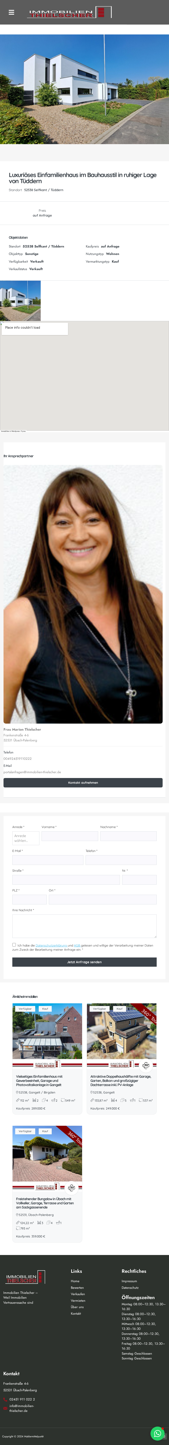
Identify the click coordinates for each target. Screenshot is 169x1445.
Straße (17, 871)
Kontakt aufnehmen (83, 783)
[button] (11, 12)
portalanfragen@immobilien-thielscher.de (32, 772)
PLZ (15, 890)
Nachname (109, 827)
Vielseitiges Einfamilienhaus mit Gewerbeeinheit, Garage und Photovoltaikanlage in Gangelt (39, 1080)
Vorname (49, 827)
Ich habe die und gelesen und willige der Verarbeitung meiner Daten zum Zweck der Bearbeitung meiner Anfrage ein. (82, 947)
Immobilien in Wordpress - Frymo (13, 431)
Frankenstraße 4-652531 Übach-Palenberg (20, 738)
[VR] (146, 1066)
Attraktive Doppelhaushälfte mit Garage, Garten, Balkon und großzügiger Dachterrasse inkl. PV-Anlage (120, 1080)
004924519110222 (18, 758)
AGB (77, 945)
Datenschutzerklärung (52, 945)
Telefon (91, 851)
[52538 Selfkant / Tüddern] (84, 376)
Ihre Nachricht (23, 910)
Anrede (18, 827)
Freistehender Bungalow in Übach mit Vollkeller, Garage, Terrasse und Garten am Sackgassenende (45, 1203)
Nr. (125, 871)
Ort (52, 890)
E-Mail (17, 851)
